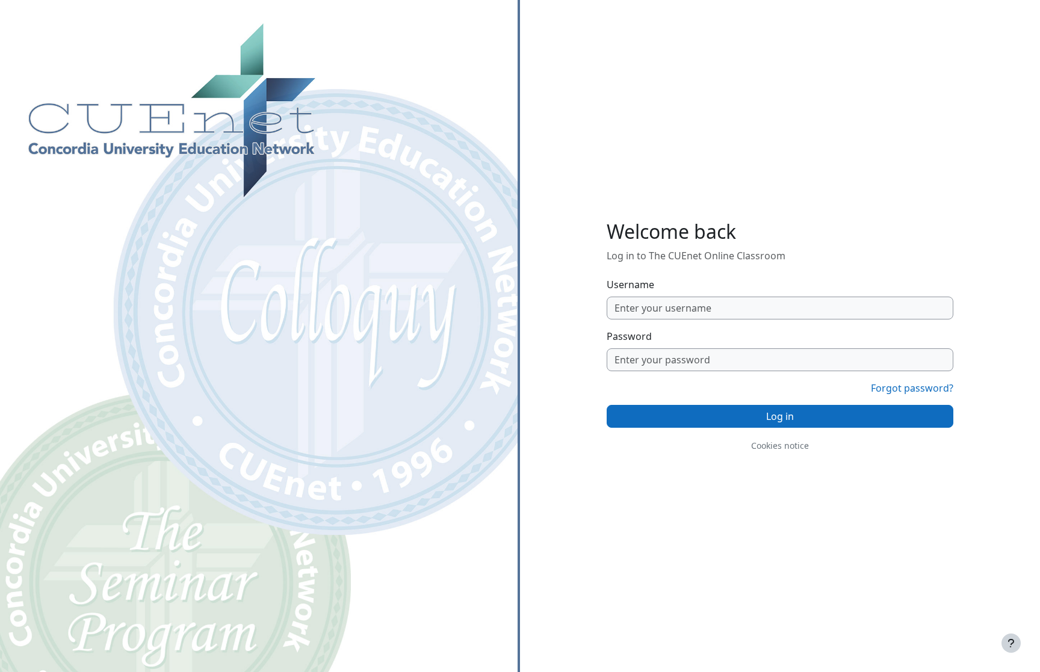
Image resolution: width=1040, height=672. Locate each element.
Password (629, 336)
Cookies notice (780, 445)
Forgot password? (912, 388)
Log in (780, 416)
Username (630, 284)
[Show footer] (1011, 643)
